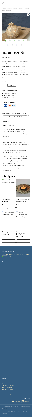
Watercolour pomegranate (20, 233)
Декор (8, 113)
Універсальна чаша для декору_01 (23, 200)
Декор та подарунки (15, 113)
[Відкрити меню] (28, 3)
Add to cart (12, 85)
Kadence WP (5, 408)
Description (6, 121)
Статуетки (23, 113)
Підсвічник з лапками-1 (6, 200)
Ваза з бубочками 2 (8, 232)
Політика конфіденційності (9, 394)
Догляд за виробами (7, 389)
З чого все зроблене (7, 392)
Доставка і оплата (7, 387)
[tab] (16, 121)
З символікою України (8, 385)
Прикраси (4, 381)
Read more (23, 208)
